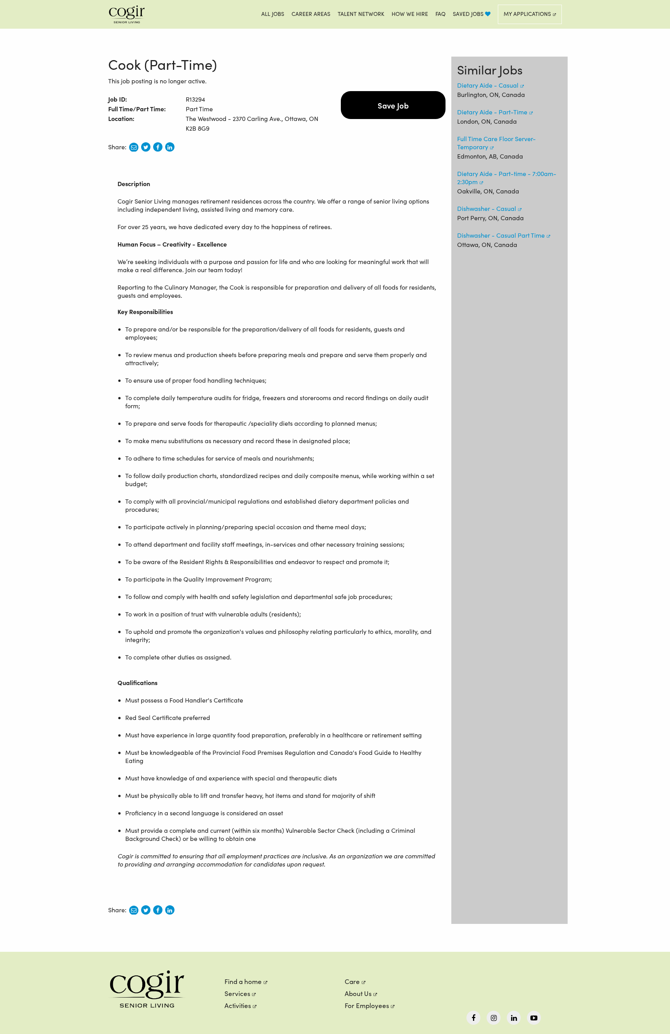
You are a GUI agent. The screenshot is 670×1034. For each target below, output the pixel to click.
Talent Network (361, 13)
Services (237, 993)
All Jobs (272, 13)
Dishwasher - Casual (486, 208)
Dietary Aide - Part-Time (492, 112)
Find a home (243, 981)
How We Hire (410, 13)
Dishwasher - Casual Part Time (501, 235)
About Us (358, 993)
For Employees (367, 1005)
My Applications (527, 13)
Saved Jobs (469, 13)
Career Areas (311, 13)
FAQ (440, 13)
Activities (237, 1005)
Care (352, 981)
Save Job (393, 105)
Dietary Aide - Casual (487, 85)
